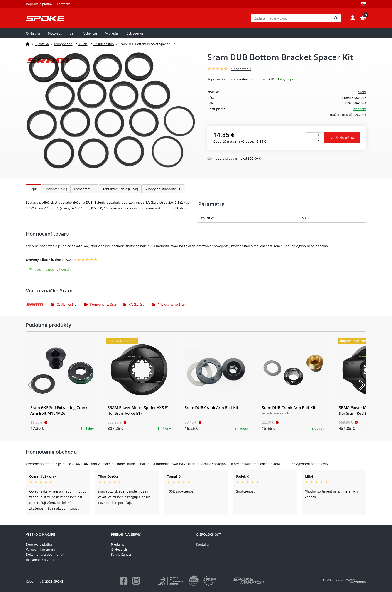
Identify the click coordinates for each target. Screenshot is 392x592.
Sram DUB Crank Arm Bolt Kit (211, 407)
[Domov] (27, 44)
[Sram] (38, 304)
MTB (305, 218)
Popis (33, 189)
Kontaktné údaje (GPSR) (120, 189)
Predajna (118, 544)
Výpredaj (112, 33)
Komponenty (63, 44)
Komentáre (84, 189)
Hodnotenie (56, 189)
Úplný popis (286, 79)
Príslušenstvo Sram (172, 304)
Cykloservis (135, 33)
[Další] (362, 385)
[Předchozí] (30, 385)
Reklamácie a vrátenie (42, 559)
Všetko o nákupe (40, 534)
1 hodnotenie (241, 69)
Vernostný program (40, 549)
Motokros (55, 33)
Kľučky (83, 44)
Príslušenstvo (103, 44)
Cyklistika (33, 33)
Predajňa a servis (126, 534)
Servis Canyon (121, 554)
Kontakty (63, 4)
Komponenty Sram (104, 304)
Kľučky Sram (138, 304)
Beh (73, 33)
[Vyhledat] (335, 18)
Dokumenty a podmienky (45, 554)
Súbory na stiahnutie (163, 189)
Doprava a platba (39, 4)
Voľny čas (90, 33)
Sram (362, 92)
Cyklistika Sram (68, 304)
